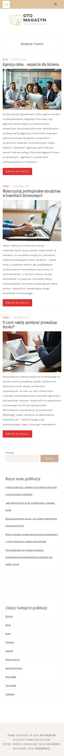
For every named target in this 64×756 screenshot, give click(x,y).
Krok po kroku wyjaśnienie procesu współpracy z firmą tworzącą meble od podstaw (32, 538)
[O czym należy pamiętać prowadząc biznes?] (32, 351)
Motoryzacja (13, 659)
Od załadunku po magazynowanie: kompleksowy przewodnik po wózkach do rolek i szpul (29, 557)
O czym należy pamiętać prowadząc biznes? (30, 324)
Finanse (10, 642)
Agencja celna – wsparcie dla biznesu (31, 64)
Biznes (6, 186)
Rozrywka (11, 677)
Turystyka (11, 685)
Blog (5, 59)
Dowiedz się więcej (17, 171)
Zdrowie (10, 694)
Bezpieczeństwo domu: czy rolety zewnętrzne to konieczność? (31, 522)
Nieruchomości (14, 668)
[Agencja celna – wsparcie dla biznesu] (32, 89)
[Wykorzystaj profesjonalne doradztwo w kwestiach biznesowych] (32, 220)
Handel (9, 651)
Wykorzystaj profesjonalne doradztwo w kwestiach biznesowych (32, 193)
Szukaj (10, 452)
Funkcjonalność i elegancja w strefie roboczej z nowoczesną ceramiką (31, 491)
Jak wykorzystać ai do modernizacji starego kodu (30, 506)
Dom (8, 633)
